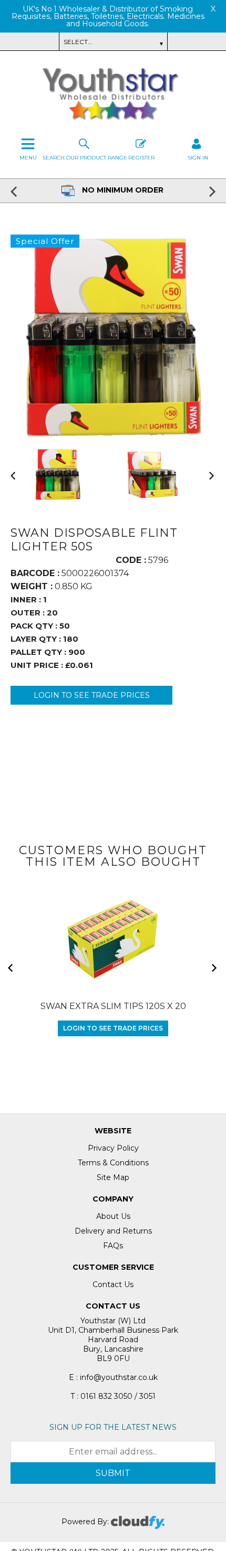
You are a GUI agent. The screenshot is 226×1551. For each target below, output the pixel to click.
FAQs (113, 1245)
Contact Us (113, 1284)
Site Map (113, 1177)
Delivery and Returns (113, 1231)
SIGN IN (198, 157)
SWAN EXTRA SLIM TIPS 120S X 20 (113, 1006)
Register (141, 157)
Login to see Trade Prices (92, 695)
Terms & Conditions (113, 1162)
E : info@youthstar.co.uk (113, 1377)
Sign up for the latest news (113, 1427)
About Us (113, 1216)
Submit (113, 1473)
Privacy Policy (113, 1148)
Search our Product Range (85, 157)
